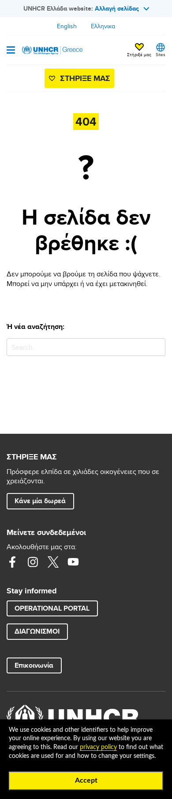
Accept (86, 780)
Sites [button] (160, 54)
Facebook (12, 562)
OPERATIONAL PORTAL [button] (52, 608)
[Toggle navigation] (11, 51)
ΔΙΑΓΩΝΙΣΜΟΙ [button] (37, 631)
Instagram (32, 562)
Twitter (53, 562)
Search (156, 347)
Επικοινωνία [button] (34, 665)
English (67, 26)
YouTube (73, 562)
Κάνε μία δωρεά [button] (40, 501)
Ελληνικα (103, 26)
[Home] (52, 50)
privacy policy (98, 747)
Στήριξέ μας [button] (139, 54)
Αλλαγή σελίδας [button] (117, 8)
